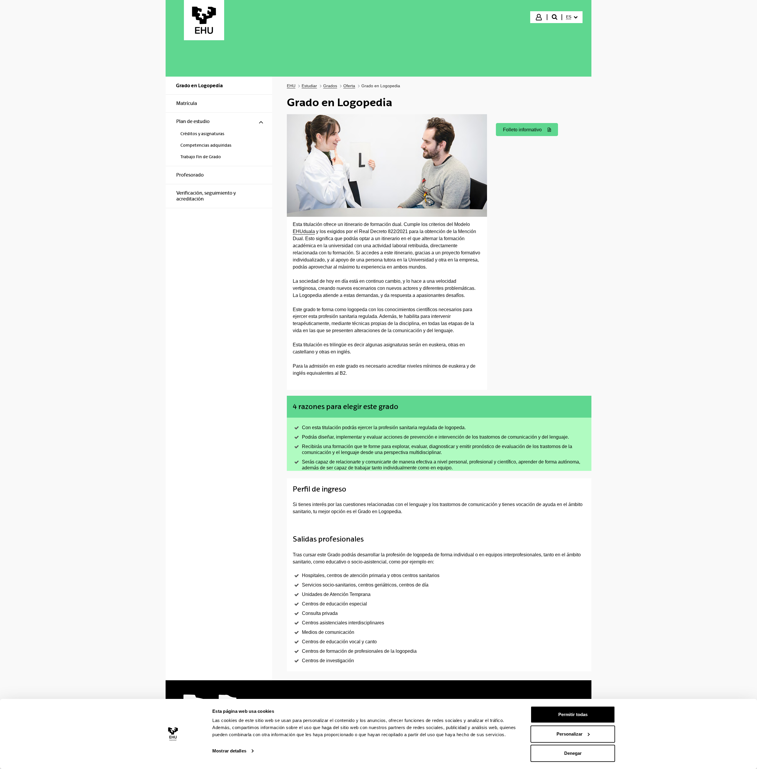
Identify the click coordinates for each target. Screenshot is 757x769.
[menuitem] (572, 17)
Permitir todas (573, 714)
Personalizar (570, 733)
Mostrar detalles (229, 750)
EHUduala (304, 231)
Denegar (573, 753)
